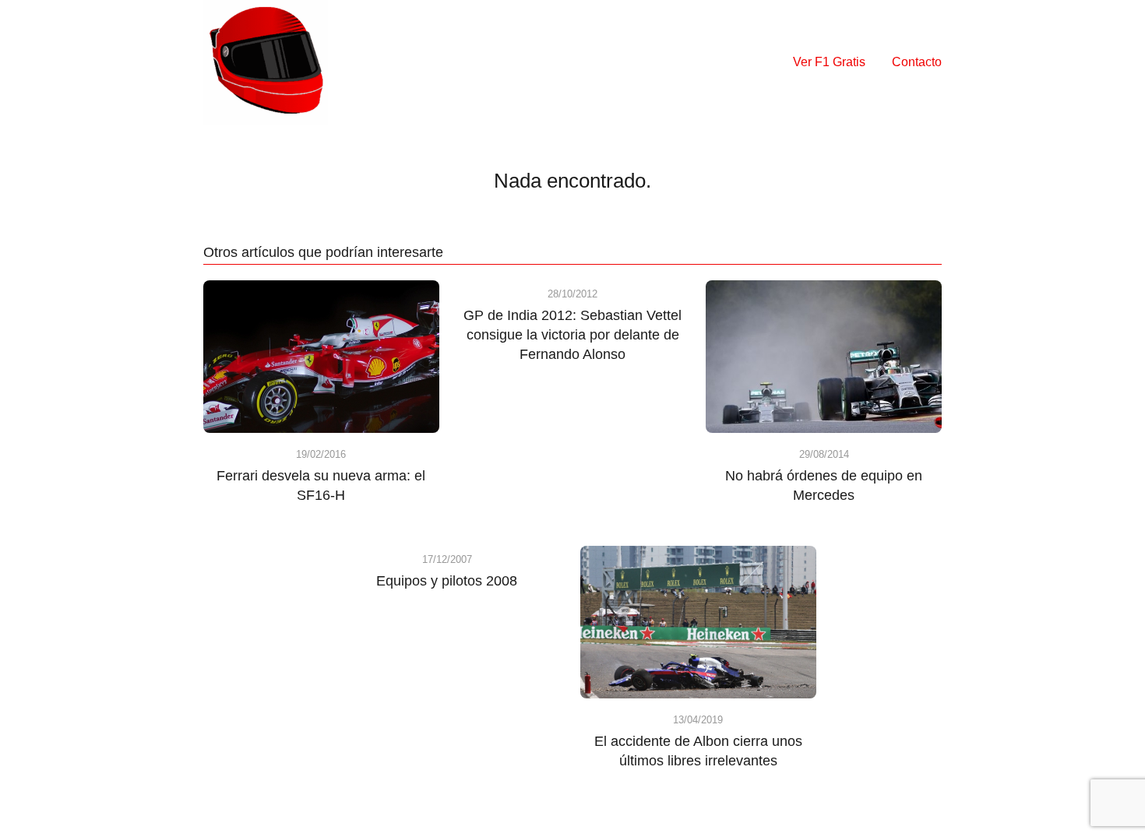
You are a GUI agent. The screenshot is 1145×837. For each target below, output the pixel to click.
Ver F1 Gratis (829, 62)
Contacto (917, 62)
